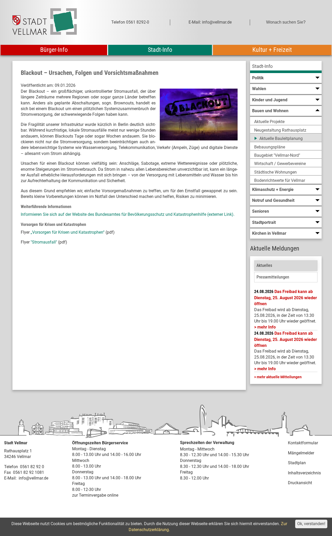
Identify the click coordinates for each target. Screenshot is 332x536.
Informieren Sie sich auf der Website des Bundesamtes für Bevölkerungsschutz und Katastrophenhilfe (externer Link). (127, 214)
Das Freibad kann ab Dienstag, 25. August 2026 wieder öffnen (285, 297)
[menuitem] (286, 67)
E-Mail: (10, 478)
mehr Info (266, 327)
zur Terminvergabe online (95, 495)
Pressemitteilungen (273, 277)
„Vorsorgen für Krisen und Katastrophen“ (68, 232)
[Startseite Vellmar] (50, 22)
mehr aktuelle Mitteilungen (279, 377)
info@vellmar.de (33, 478)
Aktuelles (264, 265)
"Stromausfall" (44, 242)
